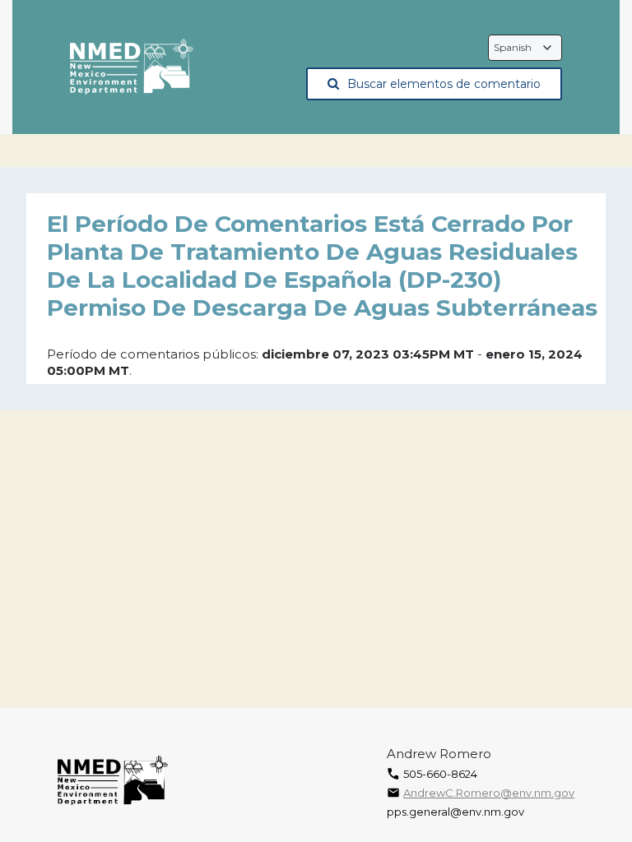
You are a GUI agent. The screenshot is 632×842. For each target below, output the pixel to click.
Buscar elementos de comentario (444, 83)
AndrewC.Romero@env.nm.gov (488, 792)
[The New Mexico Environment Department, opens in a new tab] (131, 67)
